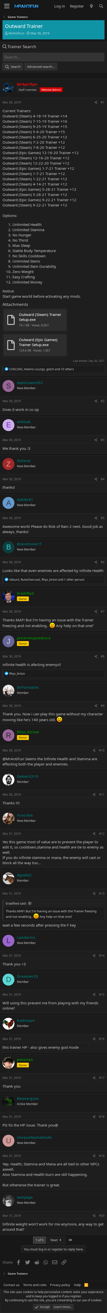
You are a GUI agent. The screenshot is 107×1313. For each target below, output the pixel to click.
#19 (102, 1156)
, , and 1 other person (46, 579)
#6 (103, 562)
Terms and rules (35, 1285)
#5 (103, 518)
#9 (103, 706)
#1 (103, 102)
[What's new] (91, 6)
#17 (102, 1078)
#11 (102, 794)
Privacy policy (60, 1285)
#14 (102, 955)
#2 (103, 401)
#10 (102, 750)
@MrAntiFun (13, 758)
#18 (102, 1117)
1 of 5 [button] (40, 1240)
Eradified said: (16, 903)
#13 (102, 893)
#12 (102, 834)
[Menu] (7, 6)
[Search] (101, 6)
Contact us (11, 1285)
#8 (103, 656)
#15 (102, 994)
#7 (103, 611)
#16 (102, 1039)
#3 (103, 440)
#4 (103, 479)
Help (77, 1285)
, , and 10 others (41, 369)
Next (54, 1240)
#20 (102, 1216)
